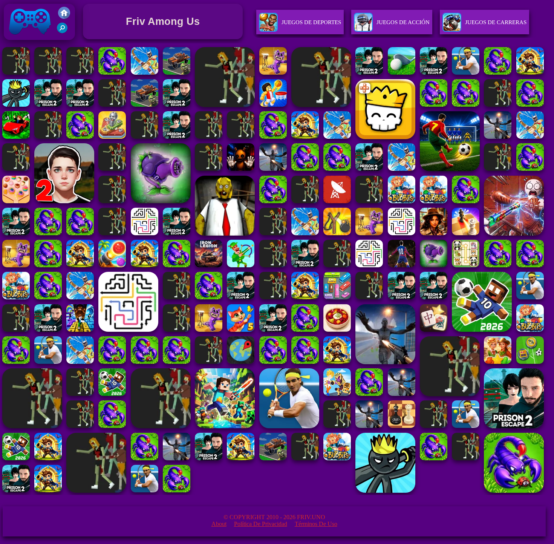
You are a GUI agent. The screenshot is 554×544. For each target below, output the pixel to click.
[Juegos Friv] (64, 17)
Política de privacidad (260, 524)
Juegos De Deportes (311, 22)
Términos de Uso (316, 524)
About (218, 524)
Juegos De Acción (403, 22)
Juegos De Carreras (495, 22)
